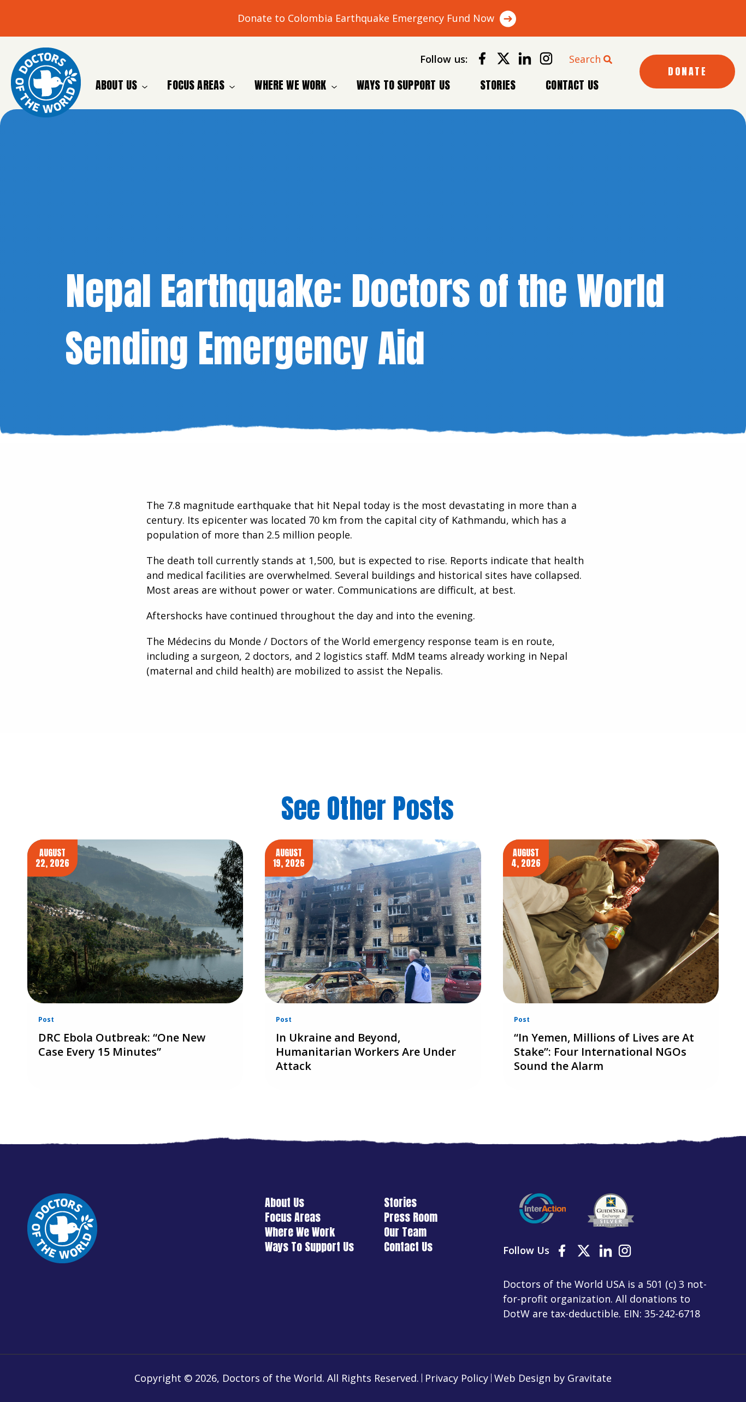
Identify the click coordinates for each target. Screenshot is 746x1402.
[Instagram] (542, 60)
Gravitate (589, 1378)
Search (585, 59)
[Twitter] (499, 60)
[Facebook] (478, 60)
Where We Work (290, 85)
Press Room (410, 1217)
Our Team (405, 1231)
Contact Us (572, 84)
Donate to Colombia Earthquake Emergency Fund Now (366, 18)
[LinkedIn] (520, 60)
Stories (498, 84)
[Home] (46, 82)
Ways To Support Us (403, 84)
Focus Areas (195, 85)
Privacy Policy (456, 1378)
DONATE (687, 71)
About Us (116, 85)
